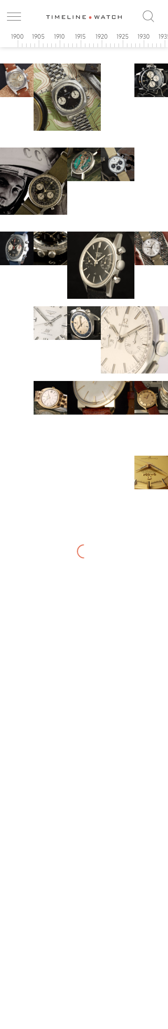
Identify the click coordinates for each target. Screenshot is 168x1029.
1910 (59, 36)
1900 (17, 36)
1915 (80, 36)
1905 (38, 36)
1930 (144, 36)
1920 (102, 36)
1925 (123, 36)
